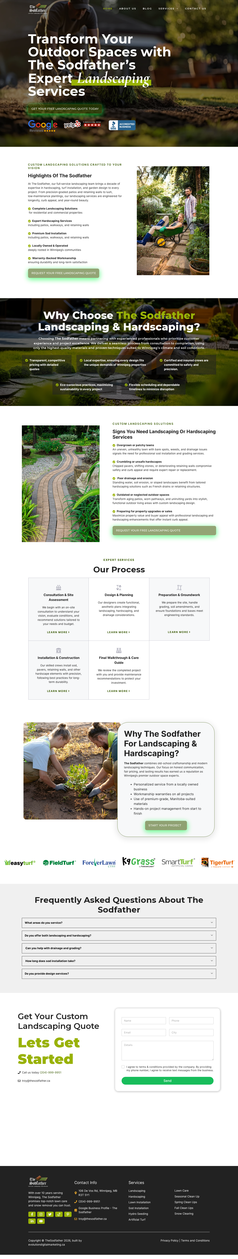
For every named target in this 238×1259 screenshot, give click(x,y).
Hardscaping (137, 1196)
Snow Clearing (184, 1213)
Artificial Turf (137, 1219)
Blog (147, 8)
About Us (127, 8)
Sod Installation (139, 1208)
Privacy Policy (169, 1240)
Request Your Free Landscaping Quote (63, 273)
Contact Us (195, 8)
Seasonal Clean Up (187, 1196)
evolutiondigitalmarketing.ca (46, 1244)
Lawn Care (182, 1190)
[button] (119, 923)
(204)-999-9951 (50, 1072)
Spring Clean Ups (186, 1202)
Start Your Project (164, 825)
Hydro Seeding (138, 1213)
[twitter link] (50, 1214)
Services (167, 8)
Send (168, 1081)
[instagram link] (41, 1214)
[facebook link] (32, 1214)
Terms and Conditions (195, 1240)
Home (108, 8)
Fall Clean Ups (184, 1208)
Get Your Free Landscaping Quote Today (65, 108)
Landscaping (137, 1190)
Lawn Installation (140, 1202)
